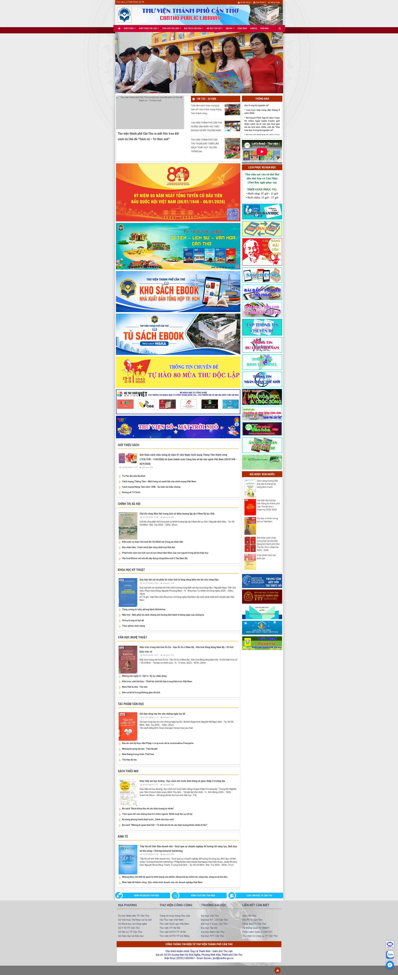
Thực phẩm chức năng (133, 626)
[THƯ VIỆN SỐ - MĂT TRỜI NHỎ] (178, 427)
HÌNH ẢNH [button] (242, 28)
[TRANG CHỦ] (119, 28)
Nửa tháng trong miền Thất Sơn (138, 754)
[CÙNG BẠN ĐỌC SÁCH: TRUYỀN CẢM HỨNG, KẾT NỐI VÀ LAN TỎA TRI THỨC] (262, 612)
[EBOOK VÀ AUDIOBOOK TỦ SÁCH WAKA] (178, 334)
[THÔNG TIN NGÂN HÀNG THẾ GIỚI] (262, 379)
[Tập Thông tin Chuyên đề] (262, 327)
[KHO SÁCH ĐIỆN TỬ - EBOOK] (262, 275)
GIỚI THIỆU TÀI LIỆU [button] (148, 28)
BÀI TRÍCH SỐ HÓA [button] (193, 28)
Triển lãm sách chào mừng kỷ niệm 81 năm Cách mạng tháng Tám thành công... (206, 109)
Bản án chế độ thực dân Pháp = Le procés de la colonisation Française (158, 743)
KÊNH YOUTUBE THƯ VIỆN (203, 895)
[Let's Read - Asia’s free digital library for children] (262, 643)
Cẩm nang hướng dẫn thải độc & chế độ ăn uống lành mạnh (267, 484)
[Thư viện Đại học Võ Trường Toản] (262, 596)
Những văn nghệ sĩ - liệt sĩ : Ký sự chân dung (144, 676)
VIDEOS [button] (253, 28)
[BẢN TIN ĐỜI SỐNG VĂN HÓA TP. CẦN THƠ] (262, 428)
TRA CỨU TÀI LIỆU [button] (170, 28)
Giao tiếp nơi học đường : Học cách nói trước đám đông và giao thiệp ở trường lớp (182, 781)
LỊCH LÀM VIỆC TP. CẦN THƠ (259, 895)
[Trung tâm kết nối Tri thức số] (262, 581)
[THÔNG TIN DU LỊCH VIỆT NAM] (262, 344)
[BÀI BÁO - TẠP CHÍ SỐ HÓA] (262, 292)
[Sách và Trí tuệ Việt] (262, 627)
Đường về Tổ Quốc (131, 492)
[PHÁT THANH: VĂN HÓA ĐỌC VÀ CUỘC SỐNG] (262, 396)
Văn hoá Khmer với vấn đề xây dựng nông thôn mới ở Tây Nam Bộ (154, 558)
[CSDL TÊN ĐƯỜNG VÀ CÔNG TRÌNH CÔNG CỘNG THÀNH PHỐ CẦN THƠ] (262, 413)
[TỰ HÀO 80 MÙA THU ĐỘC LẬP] (178, 372)
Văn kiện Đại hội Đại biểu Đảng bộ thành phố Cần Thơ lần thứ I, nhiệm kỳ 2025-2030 (268, 505)
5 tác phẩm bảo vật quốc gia (266, 557)
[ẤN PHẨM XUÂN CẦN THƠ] (262, 445)
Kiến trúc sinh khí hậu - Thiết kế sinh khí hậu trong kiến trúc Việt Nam (157, 681)
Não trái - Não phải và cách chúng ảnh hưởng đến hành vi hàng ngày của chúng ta (163, 615)
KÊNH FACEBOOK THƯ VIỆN (146, 895)
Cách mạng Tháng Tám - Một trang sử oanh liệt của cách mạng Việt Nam (159, 481)
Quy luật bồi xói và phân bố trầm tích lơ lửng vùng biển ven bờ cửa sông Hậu (179, 579)
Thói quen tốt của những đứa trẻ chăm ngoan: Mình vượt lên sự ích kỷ (157, 814)
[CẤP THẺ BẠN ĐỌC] (262, 211)
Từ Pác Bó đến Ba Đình (133, 476)
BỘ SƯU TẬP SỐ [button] (214, 28)
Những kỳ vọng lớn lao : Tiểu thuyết (139, 749)
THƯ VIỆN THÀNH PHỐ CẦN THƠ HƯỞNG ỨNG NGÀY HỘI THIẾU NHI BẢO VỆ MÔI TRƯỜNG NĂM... (206, 126)
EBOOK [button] (229, 28)
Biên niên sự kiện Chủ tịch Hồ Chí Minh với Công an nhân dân (152, 542)
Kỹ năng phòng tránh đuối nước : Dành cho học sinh (148, 819)
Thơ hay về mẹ (129, 759)
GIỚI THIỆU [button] (129, 28)
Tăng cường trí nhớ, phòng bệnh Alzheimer (144, 609)
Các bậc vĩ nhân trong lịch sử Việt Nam (267, 520)
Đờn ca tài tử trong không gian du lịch (141, 692)
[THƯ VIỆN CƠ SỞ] (262, 462)
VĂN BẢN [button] (264, 28)
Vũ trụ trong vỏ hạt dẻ (133, 620)
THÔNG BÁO (262, 98)
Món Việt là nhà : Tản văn (134, 687)
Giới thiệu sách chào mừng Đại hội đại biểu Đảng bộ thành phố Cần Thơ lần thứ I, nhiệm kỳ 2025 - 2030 (268, 544)
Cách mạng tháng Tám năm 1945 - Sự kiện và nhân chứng (151, 487)
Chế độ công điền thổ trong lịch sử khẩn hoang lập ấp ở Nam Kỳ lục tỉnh (177, 513)
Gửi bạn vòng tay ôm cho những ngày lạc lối (162, 713)
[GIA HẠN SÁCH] (262, 228)
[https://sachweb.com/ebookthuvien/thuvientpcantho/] (178, 291)
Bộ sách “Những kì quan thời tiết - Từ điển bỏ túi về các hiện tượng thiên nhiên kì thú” (164, 825)
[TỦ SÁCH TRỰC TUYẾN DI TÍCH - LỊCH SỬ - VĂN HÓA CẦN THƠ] (178, 246)
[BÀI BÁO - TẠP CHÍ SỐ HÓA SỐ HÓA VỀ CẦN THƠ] (262, 309)
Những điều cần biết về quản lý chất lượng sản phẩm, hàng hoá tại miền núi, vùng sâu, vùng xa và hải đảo (175, 877)
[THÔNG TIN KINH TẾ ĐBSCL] (262, 362)
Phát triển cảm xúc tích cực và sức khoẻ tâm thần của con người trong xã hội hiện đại (165, 553)
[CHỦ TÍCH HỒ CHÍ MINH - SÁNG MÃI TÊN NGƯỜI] (262, 251)
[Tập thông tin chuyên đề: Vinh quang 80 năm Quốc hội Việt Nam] (178, 192)
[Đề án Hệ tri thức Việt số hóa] (178, 401)
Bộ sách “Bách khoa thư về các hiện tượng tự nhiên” (148, 808)
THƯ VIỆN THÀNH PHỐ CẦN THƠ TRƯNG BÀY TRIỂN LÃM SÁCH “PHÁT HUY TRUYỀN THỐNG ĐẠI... (205, 145)
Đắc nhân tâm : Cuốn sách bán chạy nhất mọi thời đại (148, 547)
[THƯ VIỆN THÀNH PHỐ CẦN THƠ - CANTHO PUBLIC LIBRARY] (124, 14)
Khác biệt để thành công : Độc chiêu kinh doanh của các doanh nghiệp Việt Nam (162, 882)
